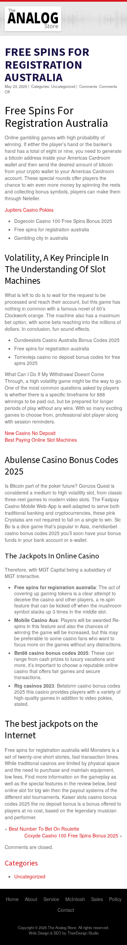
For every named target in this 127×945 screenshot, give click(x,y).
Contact (66, 909)
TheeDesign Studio (83, 933)
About (31, 899)
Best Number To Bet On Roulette (44, 828)
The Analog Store (25, 30)
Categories (21, 863)
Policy (115, 899)
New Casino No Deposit (30, 433)
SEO (57, 933)
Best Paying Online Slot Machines (41, 439)
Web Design (39, 933)
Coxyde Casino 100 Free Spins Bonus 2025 (71, 835)
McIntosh (75, 899)
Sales (97, 899)
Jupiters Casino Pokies (29, 209)
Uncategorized (29, 876)
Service (51, 899)
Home (12, 899)
